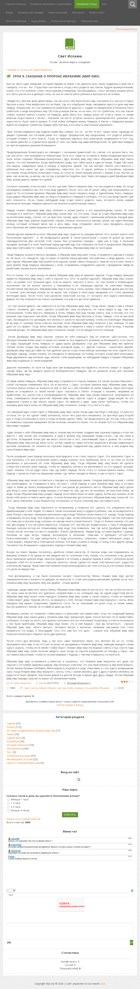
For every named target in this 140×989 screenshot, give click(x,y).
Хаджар (79, 687)
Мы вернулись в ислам (20, 759)
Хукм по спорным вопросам (23, 762)
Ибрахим (104, 687)
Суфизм (11, 723)
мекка (34, 687)
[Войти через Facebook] (66, 779)
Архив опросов (31, 819)
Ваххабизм (13, 741)
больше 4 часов (20, 810)
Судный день (14, 737)
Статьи (23, 69)
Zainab (42, 683)
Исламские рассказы (19, 755)
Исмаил (52, 687)
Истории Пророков (41, 69)
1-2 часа (15, 803)
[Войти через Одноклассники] (84, 779)
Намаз (10, 734)
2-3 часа (15, 806)
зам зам (61, 687)
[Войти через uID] (55, 779)
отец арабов (91, 687)
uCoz (102, 983)
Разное (11, 727)
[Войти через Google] (78, 779)
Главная (11, 69)
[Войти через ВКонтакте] (61, 779)
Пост (9, 752)
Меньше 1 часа (19, 799)
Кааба (70, 687)
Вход (134, 29)
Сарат (27, 687)
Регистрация (122, 29)
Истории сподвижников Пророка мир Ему (31, 730)
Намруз (43, 687)
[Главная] (70, 48)
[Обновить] (132, 890)
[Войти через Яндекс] (72, 779)
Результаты (13, 819)
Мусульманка (14, 748)
